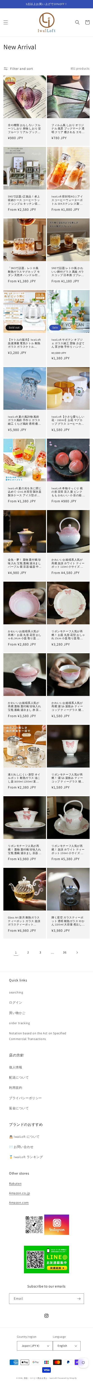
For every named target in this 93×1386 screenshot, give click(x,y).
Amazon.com (19, 1202)
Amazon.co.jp (19, 1193)
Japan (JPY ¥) (30, 1346)
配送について (19, 1077)
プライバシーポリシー (25, 1098)
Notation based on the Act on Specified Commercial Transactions (37, 1036)
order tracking (19, 1023)
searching (16, 992)
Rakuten (15, 1183)
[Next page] (77, 953)
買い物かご (17, 1013)
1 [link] (16, 952)
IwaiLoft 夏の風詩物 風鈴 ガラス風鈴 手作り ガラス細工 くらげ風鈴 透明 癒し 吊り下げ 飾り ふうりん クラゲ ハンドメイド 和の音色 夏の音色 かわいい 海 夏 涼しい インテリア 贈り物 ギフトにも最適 (25, 420)
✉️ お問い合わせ (21, 1147)
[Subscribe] (79, 1298)
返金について (19, 1108)
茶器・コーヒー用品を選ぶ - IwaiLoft (40, 1378)
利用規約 (15, 1088)
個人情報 (15, 1067)
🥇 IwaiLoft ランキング (26, 1157)
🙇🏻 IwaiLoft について (24, 1137)
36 (64, 952)
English (62, 1346)
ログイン (15, 1002)
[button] (6, 22)
